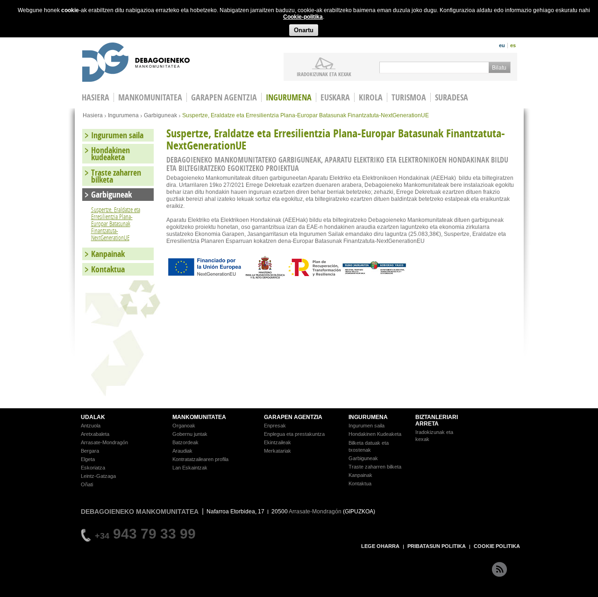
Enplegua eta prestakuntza (294, 434)
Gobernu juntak (189, 434)
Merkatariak (277, 451)
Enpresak (275, 425)
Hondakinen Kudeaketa (375, 434)
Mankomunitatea (150, 97)
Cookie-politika (303, 17)
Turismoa (409, 97)
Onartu (303, 30)
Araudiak (182, 451)
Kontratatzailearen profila (200, 459)
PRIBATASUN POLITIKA (436, 546)
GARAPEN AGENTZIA (293, 417)
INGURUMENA (368, 417)
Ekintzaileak (277, 442)
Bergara (90, 451)
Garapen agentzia (224, 97)
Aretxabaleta (95, 434)
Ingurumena (289, 97)
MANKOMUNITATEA (199, 417)
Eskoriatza (93, 467)
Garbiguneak (160, 115)
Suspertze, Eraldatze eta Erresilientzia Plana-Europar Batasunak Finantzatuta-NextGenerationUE (115, 223)
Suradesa (451, 97)
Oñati (87, 484)
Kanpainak (108, 254)
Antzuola (90, 425)
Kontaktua (108, 269)
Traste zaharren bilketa (116, 176)
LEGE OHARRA (380, 546)
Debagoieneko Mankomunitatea (136, 63)
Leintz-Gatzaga (98, 476)
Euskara (335, 97)
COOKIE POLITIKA (497, 546)
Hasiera (93, 115)
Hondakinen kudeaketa (110, 153)
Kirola (371, 97)
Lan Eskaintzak (189, 467)
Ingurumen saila (117, 135)
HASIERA (95, 97)
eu (502, 45)
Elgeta (88, 459)
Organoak (183, 425)
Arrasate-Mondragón (104, 442)
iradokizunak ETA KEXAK (324, 74)
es (513, 45)
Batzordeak (185, 442)
